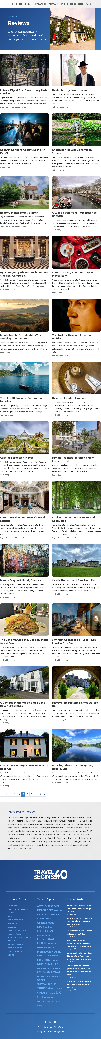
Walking (49, 997)
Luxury (54, 960)
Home (14, 4)
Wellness (42, 1001)
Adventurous (45, 906)
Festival (46, 939)
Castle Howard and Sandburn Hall (74, 580)
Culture (45, 931)
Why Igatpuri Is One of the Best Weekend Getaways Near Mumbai (79, 921)
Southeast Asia (15, 920)
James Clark (57, 293)
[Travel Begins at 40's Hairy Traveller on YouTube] (55, 1021)
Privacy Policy (58, 1027)
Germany (42, 947)
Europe (11, 913)
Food (42, 943)
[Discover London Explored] (76, 378)
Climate (53, 927)
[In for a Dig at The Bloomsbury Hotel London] (24, 70)
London (43, 960)
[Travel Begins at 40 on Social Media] (90, 4)
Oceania (12, 927)
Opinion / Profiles (17, 934)
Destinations (39, 4)
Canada (40, 919)
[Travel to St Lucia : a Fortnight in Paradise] (24, 378)
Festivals (53, 4)
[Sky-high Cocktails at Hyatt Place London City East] (76, 620)
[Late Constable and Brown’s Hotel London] (24, 498)
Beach (41, 910)
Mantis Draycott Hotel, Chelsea (20, 580)
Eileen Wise (5, 167)
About (11, 955)
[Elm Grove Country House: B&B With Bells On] (24, 746)
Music (41, 964)
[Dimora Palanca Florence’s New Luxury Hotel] (76, 438)
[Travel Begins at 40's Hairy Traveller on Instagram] (50, 1021)
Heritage (44, 951)
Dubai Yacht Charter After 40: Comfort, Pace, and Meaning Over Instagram (79, 956)
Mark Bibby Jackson (60, 230)
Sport (41, 980)
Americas (12, 923)
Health (50, 947)
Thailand (42, 993)
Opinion (64, 4)
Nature (52, 964)
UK (58, 992)
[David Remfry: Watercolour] (76, 70)
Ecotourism (43, 935)
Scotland (51, 976)
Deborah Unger (6, 415)
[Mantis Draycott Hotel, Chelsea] (24, 561)
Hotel (56, 951)
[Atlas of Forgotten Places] (24, 438)
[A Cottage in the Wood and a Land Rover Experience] (24, 683)
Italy (39, 956)
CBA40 (48, 918)
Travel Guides (15, 951)
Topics (73, 4)
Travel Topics (15, 948)
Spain (58, 976)
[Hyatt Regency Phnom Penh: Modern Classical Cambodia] (24, 253)
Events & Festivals (17, 931)
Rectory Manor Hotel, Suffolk (19, 212)
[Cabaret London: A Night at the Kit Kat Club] (24, 130)
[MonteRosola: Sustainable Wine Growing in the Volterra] (24, 316)
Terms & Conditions (45, 1027)
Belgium (58, 910)
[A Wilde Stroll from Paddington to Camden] (76, 193)
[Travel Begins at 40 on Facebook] (45, 1021)
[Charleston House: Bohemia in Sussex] (76, 130)
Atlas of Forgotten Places (17, 457)
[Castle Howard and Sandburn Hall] (76, 561)
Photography (54, 968)
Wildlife (51, 1001)
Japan (45, 956)
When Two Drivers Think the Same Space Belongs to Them (79, 908)
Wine (58, 1001)
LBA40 (53, 955)
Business (41, 915)
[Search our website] (87, 4)
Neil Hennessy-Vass (60, 107)
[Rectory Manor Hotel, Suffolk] (24, 193)
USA (40, 997)
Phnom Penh (42, 968)
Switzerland (56, 988)
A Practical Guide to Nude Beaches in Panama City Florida (79, 984)
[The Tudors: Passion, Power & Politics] (76, 316)
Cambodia (54, 914)
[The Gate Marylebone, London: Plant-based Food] (24, 620)
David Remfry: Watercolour (70, 90)
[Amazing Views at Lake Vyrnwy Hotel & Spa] (76, 746)
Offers (81, 4)
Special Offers (15, 944)
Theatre (51, 993)
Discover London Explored (69, 398)
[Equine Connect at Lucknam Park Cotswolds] (76, 498)
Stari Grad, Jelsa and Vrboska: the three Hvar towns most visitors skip (79, 943)
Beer (50, 910)
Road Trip (41, 976)
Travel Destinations (18, 909)
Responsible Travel (49, 972)
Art (56, 905)
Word (39, 1005)
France (52, 943)
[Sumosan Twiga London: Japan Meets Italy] (76, 253)
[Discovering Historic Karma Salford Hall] (76, 683)
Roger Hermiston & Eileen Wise (13, 107)
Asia (10, 916)
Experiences (24, 4)
